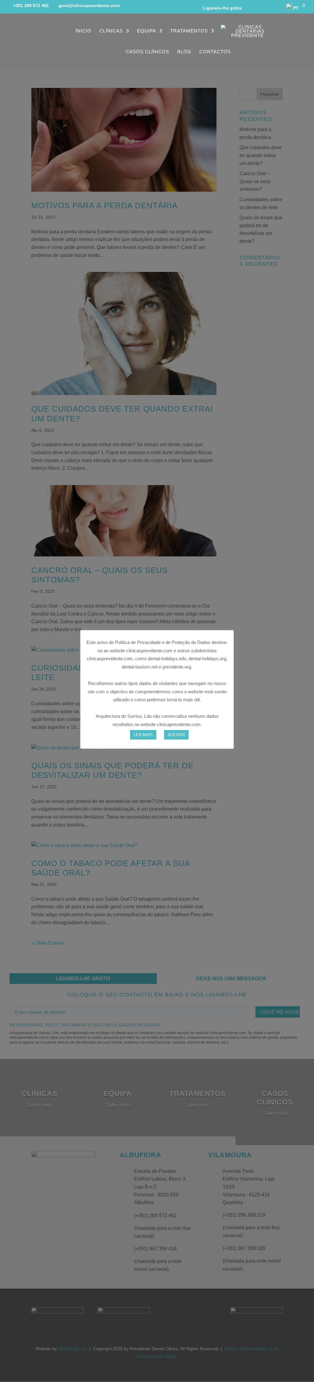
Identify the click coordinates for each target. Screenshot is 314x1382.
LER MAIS (143, 734)
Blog (184, 52)
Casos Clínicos (147, 52)
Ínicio (83, 31)
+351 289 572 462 (31, 5)
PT (295, 8)
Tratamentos (189, 31)
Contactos (215, 52)
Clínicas (111, 31)
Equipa (146, 31)
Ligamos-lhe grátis (220, 8)
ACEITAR (176, 734)
